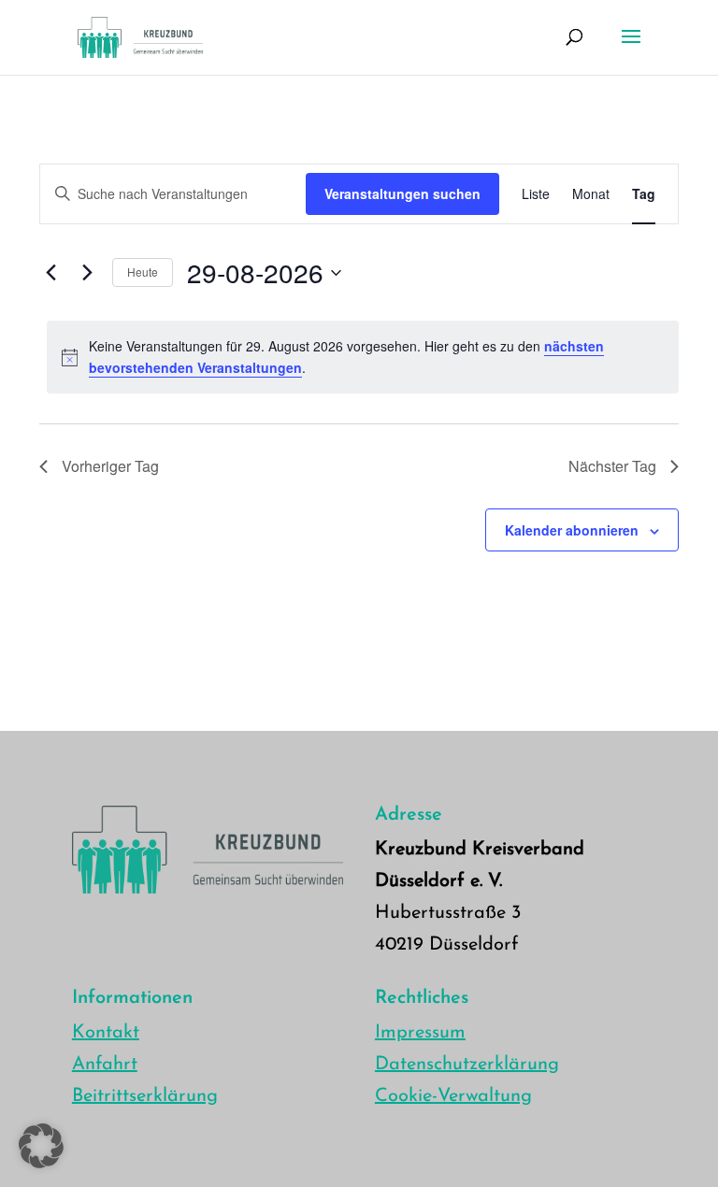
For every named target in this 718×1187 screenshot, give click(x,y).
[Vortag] (50, 273)
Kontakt (105, 1032)
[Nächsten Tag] (87, 273)
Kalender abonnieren (572, 530)
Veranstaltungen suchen (402, 193)
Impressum (420, 1032)
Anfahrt (104, 1064)
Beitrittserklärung (145, 1096)
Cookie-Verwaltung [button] (453, 1096)
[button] (41, 1146)
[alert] (363, 357)
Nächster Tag (612, 466)
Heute (142, 271)
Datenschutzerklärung (467, 1064)
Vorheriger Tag (110, 466)
